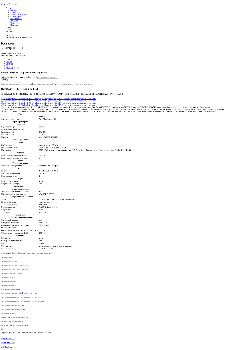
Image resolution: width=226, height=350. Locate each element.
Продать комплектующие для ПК (14, 269)
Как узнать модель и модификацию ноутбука (19, 293)
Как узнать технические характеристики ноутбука (21, 297)
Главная (9, 59)
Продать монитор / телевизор (12, 273)
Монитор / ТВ (16, 19)
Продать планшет (8, 277)
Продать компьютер (9, 261)
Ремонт (9, 27)
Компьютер (15, 12)
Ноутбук (13, 10)
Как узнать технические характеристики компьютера (22, 301)
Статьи (8, 29)
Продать (9, 8)
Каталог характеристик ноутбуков (14, 317)
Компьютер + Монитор (19, 14)
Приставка (14, 25)
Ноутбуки (9, 64)
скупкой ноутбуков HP (23, 107)
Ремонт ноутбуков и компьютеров (14, 325)
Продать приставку (8, 285)
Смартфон (14, 23)
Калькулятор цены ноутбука (12, 321)
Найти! (4, 80)
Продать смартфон (8, 281)
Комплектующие (17, 17)
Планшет (14, 21)
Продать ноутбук (7, 257)
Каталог (9, 31)
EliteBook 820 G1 (12, 68)
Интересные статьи (8, 313)
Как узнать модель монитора (12, 305)
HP (7, 66)
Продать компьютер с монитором (14, 265)
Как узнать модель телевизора (13, 309)
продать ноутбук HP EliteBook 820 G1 (120, 111)
